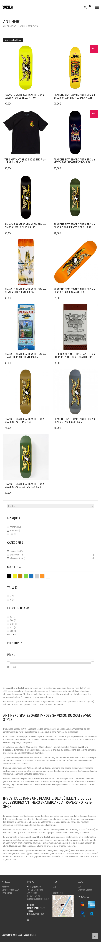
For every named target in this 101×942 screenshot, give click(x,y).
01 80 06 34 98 (33, 896)
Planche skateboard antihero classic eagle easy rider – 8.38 (72, 226)
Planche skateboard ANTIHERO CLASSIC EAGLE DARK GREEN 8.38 (23, 485)
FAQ (54, 887)
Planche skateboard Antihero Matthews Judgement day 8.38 (72, 161)
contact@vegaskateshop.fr (38, 899)
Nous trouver (57, 893)
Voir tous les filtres (13, 40)
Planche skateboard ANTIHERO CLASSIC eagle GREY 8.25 (72, 420)
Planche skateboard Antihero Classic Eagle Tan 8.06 (23, 420)
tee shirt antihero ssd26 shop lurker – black (23, 161)
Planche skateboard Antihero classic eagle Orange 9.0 (72, 291)
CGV (79, 887)
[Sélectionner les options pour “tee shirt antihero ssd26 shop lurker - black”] (45, 159)
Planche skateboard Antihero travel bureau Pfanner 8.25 (23, 356)
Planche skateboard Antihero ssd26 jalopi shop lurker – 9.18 (73, 96)
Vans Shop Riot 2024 (10, 890)
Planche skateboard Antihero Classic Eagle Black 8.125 (23, 226)
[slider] (8, 662)
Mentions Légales (85, 890)
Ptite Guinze (7, 893)
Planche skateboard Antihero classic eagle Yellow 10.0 (23, 96)
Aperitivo (5, 887)
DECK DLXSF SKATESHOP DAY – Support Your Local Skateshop (73, 356)
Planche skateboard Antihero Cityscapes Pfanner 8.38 (23, 291)
